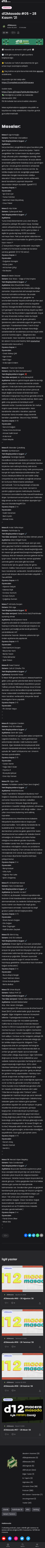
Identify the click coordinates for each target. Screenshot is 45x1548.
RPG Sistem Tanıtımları (31, 1494)
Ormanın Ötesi (28, 1486)
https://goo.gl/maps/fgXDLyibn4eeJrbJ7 (20, 92)
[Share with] (18, 32)
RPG (27, 1509)
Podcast (25, 1490)
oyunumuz (35, 341)
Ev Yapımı (26, 1478)
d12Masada (6, 8)
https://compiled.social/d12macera (18, 82)
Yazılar (24, 1503)
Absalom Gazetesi (29, 1453)
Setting (36, 1509)
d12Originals (26, 1466)
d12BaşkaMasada (28, 1457)
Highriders (26, 1482)
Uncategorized (28, 1499)
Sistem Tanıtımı (9, 1514)
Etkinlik (5, 1509)
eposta (40, 71)
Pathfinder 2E (17, 1509)
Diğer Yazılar (27, 1474)
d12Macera (11, 25)
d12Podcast (26, 1470)
